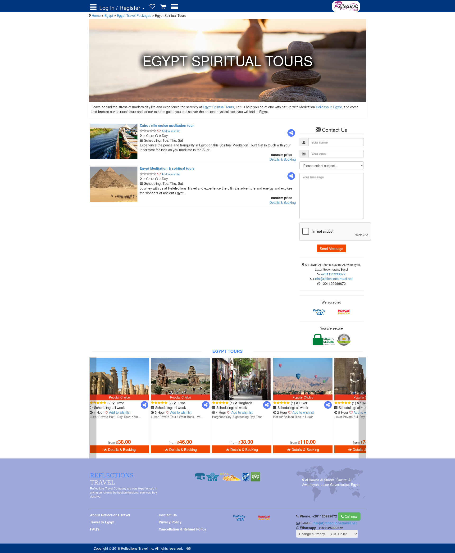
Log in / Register (120, 8)
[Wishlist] (152, 6)
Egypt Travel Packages (134, 15)
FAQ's (95, 529)
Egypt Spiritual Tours (218, 106)
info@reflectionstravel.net (333, 278)
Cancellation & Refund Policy (182, 529)
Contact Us (168, 514)
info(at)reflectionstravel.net (335, 523)
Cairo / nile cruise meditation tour (167, 125)
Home (96, 15)
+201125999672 (333, 274)
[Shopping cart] (163, 6)
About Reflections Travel (110, 514)
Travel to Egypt (102, 522)
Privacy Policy (170, 522)
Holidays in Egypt (329, 106)
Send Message (331, 248)
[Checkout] (174, 6)
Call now (350, 516)
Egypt (109, 15)
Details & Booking (282, 159)
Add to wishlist (171, 131)
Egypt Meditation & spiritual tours (167, 168)
